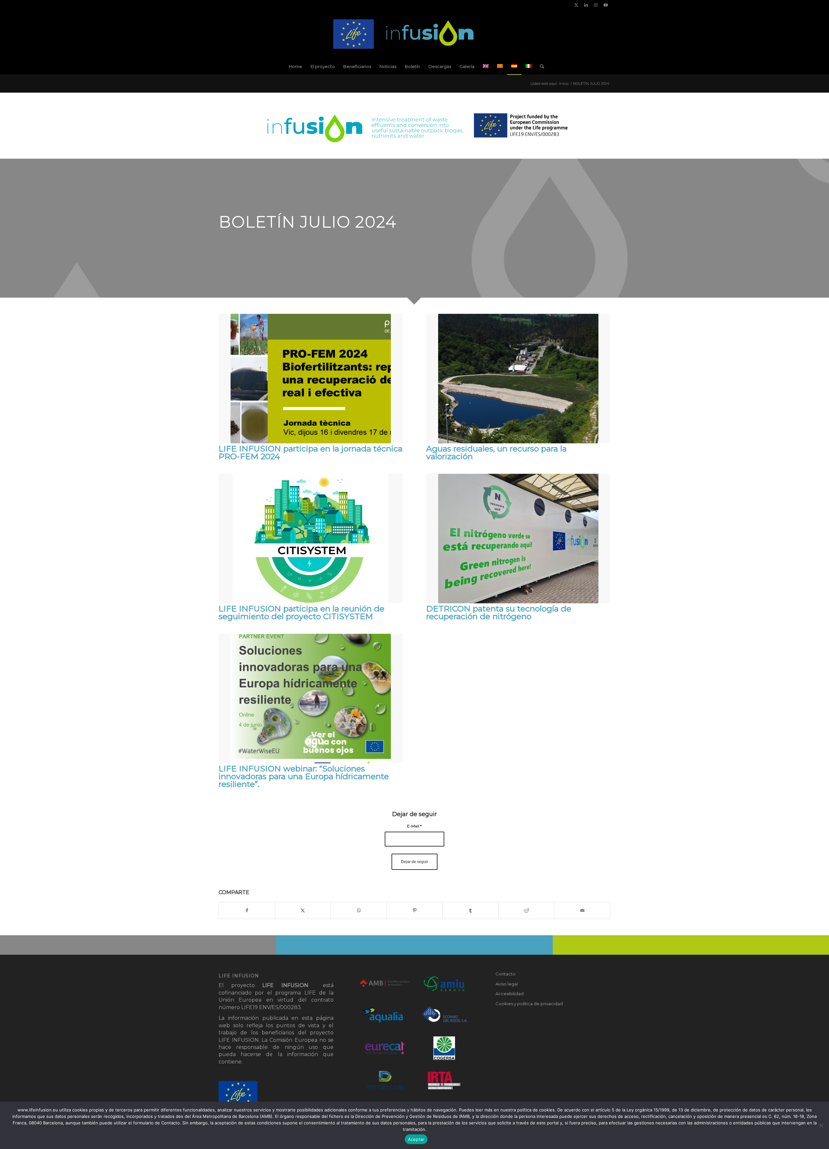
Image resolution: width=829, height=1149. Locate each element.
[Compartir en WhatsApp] (359, 910)
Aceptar (416, 1139)
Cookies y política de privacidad (529, 1003)
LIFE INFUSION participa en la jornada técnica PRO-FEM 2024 (311, 452)
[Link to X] (576, 5)
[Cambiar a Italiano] (528, 66)
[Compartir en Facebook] (247, 910)
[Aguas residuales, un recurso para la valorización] (518, 378)
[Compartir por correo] (582, 910)
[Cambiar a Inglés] (486, 66)
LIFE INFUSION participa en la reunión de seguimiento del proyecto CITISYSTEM (301, 612)
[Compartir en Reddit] (526, 910)
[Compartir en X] (303, 910)
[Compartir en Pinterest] (415, 910)
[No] (821, 1125)
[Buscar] (540, 66)
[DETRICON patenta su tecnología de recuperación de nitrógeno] (518, 538)
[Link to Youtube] (605, 5)
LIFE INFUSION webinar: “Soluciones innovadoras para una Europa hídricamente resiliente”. (304, 776)
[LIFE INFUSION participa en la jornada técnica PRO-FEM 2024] (311, 378)
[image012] (415, 34)
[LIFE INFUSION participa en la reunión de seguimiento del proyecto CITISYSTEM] (311, 538)
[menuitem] (295, 66)
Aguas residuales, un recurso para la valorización (496, 452)
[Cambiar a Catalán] (500, 66)
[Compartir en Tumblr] (470, 910)
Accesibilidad (509, 993)
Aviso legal (506, 983)
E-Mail (414, 826)
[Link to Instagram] (595, 5)
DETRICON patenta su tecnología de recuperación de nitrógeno (498, 612)
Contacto (505, 973)
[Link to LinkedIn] (586, 5)
